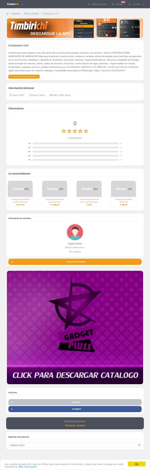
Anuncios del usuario (76, 261)
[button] (98, 4)
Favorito (76, 402)
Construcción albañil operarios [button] (25, 76)
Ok (136, 464)
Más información (28, 466)
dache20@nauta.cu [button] (76, 247)
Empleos (16, 13)
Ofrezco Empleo (31, 13)
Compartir (76, 409)
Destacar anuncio (75, 425)
